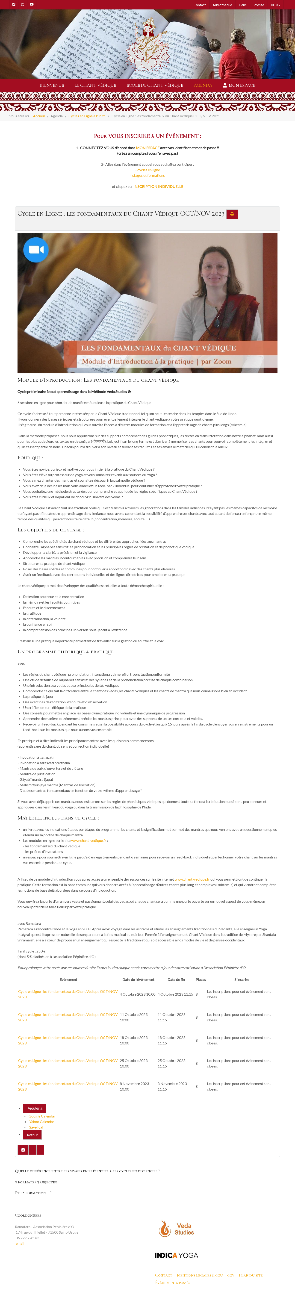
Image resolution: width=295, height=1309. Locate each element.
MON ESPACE (147, 147)
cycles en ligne (148, 170)
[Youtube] (31, 4)
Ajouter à (34, 1108)
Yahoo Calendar (41, 1121)
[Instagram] (22, 4)
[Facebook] (13, 4)
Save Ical (36, 1127)
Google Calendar (42, 1116)
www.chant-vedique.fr (88, 840)
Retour (32, 1134)
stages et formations (148, 175)
